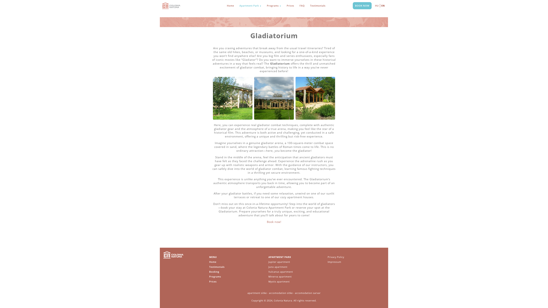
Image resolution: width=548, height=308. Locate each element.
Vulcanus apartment (280, 271)
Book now (362, 5)
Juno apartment (277, 267)
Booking (214, 271)
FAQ (302, 5)
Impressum (334, 262)
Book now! (274, 222)
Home (230, 5)
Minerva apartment (280, 276)
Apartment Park (249, 5)
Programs (273, 5)
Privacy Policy (336, 257)
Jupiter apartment (279, 262)
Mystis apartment (279, 281)
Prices (290, 5)
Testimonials (318, 5)
